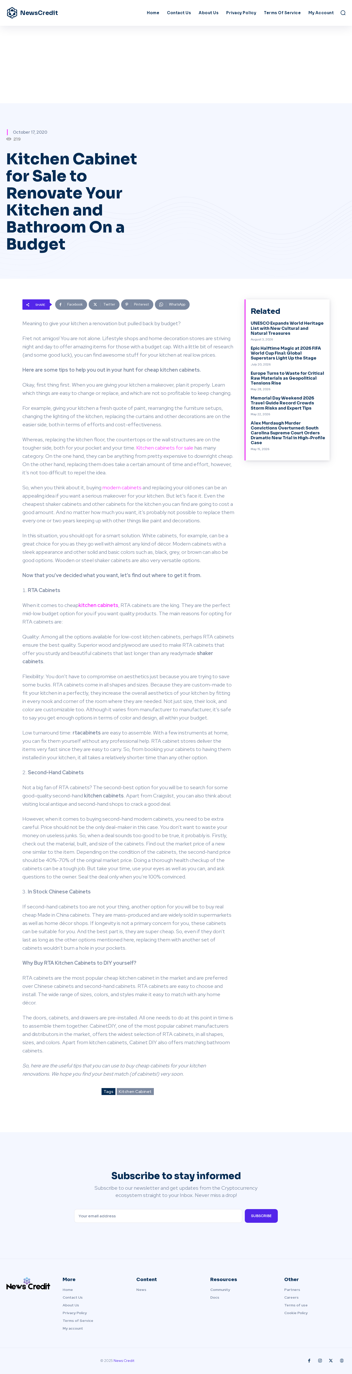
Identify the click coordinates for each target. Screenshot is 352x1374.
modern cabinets (121, 487)
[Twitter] (331, 1361)
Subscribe (261, 1215)
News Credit (124, 1360)
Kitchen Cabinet (135, 1091)
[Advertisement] (176, 64)
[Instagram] (320, 1361)
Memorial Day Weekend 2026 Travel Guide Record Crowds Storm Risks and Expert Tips (282, 403)
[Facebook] (309, 1361)
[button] (343, 12)
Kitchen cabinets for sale (164, 447)
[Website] (342, 1361)
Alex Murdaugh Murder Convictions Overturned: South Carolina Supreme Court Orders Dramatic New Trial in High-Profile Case (288, 433)
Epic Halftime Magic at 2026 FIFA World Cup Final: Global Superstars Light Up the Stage (286, 353)
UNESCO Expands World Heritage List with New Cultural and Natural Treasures (287, 328)
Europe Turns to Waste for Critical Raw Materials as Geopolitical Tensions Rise (287, 378)
